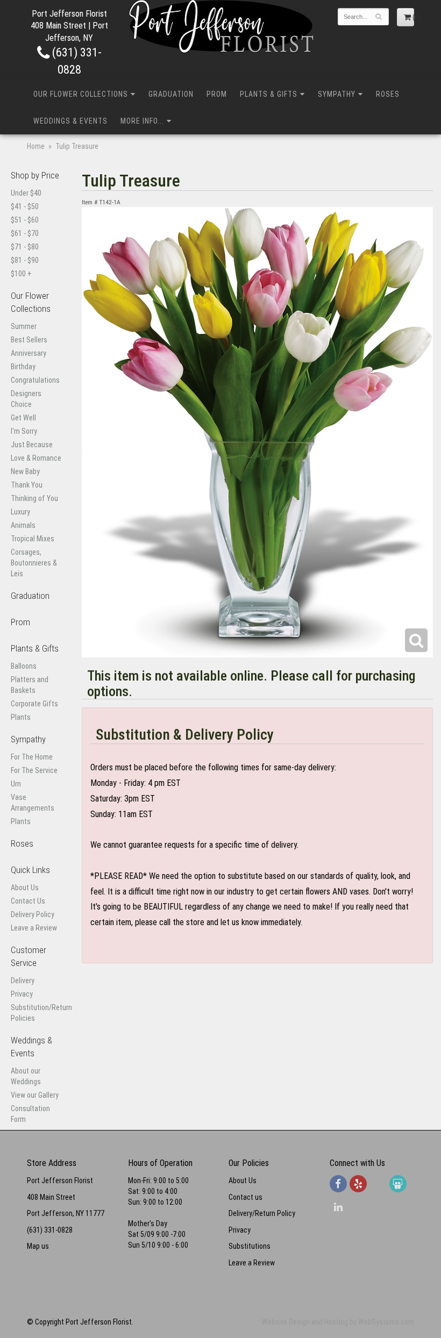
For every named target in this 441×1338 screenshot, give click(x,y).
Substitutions (250, 1246)
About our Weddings (26, 1076)
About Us (25, 887)
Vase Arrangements (32, 802)
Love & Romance (36, 458)
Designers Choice (26, 399)
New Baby (25, 471)
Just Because (32, 444)
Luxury (20, 511)
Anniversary (28, 353)
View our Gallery (35, 1095)
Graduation (171, 94)
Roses (388, 94)
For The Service (34, 770)
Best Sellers (29, 339)
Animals (23, 525)
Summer (24, 326)
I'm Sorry (24, 431)
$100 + (21, 273)
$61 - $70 (25, 233)
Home (36, 146)
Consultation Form (30, 1114)
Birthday (23, 366)
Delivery (22, 980)
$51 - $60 (25, 220)
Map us (38, 1246)
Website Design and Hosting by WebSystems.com (338, 1322)
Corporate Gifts (34, 703)
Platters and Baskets (29, 685)
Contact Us (28, 901)
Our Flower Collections (80, 94)
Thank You (26, 485)
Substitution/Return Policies (37, 1012)
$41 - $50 (25, 206)
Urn (16, 783)
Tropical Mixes (32, 538)
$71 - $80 (25, 246)
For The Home (32, 757)
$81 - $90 (25, 260)
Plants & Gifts (268, 94)
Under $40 (26, 193)
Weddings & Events (70, 121)
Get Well (23, 417)
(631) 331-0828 (50, 1230)
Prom (217, 94)
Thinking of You (34, 498)
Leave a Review (34, 928)
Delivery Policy (32, 914)
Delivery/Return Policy (262, 1213)
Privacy (22, 994)
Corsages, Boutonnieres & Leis (34, 563)
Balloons (24, 666)
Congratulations (35, 380)
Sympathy (336, 94)
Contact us (245, 1197)
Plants (21, 717)
